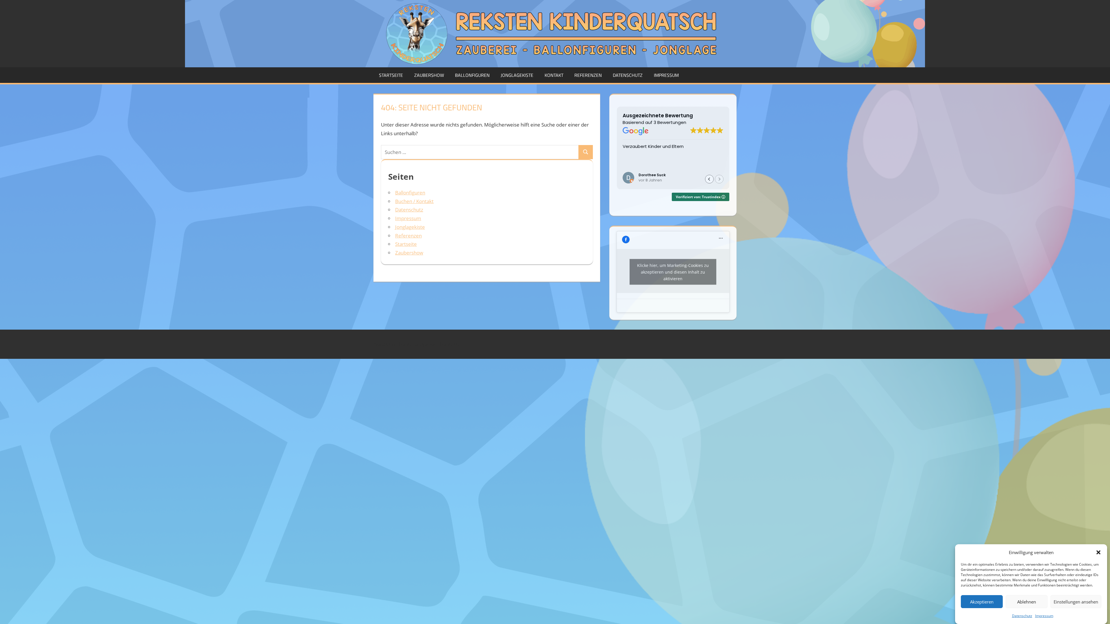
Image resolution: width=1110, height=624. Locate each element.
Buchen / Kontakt (414, 201)
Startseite (391, 75)
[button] (1098, 552)
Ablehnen (1026, 602)
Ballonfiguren (472, 75)
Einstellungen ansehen (1076, 602)
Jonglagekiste (517, 75)
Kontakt (554, 75)
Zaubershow (429, 75)
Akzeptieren (982, 602)
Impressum (1044, 615)
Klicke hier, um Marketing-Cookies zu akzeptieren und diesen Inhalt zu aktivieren (673, 272)
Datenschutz (1022, 615)
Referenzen (588, 75)
